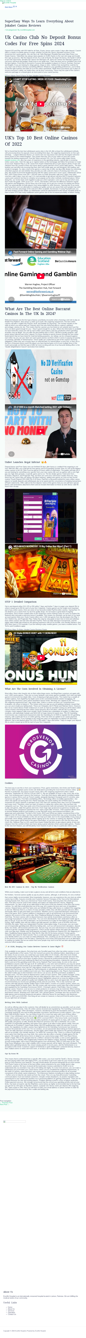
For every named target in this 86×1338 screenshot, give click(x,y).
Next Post (4, 1104)
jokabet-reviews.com (12, 160)
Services (11, 1311)
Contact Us (12, 1314)
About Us (11, 1309)
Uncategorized (11, 30)
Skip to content (5, 1)
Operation (11, 1312)
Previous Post (6, 1103)
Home (10, 1307)
